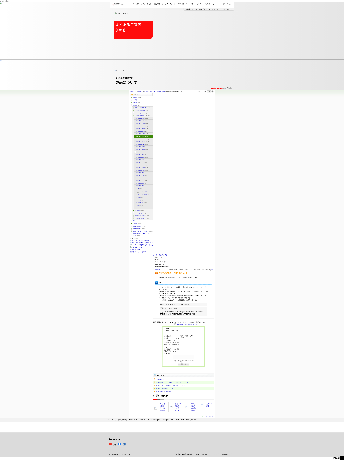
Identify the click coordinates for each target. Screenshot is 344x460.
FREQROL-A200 (142, 149)
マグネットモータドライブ (144, 195)
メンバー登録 (221, 9)
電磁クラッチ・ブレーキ (142, 215)
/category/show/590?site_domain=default (133, 115)
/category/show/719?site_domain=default (131, 226)
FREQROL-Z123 (141, 180)
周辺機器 (139, 197)
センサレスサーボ (141, 113)
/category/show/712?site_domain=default (131, 221)
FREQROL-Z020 (140, 172)
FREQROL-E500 (142, 157)
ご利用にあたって (201, 454)
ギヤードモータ (140, 213)
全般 (139, 208)
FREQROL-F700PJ (142, 141)
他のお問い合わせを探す (138, 252)
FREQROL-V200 (142, 170)
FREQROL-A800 (142, 118)
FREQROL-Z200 (141, 183)
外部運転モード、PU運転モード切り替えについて (172, 382)
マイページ (212, 9)
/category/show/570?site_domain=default (133, 108)
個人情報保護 (180, 454)
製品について (133, 91)
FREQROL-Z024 (141, 175)
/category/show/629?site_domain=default (131, 100)
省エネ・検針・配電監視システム (142, 231)
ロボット (137, 223)
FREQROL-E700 (142, 133)
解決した (169, 336)
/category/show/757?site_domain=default (131, 231)
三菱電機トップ (226, 454)
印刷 (212, 269)
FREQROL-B (141, 154)
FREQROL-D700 (142, 131)
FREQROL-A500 (142, 152)
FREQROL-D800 (142, 126)
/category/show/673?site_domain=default (131, 223)
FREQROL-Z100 (141, 178)
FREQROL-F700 (161, 91)
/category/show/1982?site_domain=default (131, 102)
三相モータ (139, 210)
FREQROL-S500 (141, 165)
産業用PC (137, 97)
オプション (140, 200)
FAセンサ (136, 102)
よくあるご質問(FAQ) (160, 255)
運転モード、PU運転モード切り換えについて (170, 385)
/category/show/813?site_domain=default (131, 234)
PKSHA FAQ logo (338, 458)
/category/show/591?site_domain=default (135, 152)
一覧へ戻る (157, 269)
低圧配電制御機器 (139, 226)
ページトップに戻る (209, 416)
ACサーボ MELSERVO (142, 107)
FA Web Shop (209, 4)
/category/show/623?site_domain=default (133, 213)
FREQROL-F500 (141, 162)
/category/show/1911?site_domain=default (133, 218)
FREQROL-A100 (142, 146)
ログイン (229, 9)
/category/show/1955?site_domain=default (133, 113)
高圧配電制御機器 (139, 228)
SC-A (139, 188)
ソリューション (146, 4)
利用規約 (189, 454)
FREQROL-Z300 (141, 185)
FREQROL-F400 (141, 159)
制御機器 (137, 100)
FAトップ (135, 4)
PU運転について (161, 379)
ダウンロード (182, 4)
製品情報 (157, 4)
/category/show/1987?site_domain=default (131, 97)
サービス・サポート (169, 4)
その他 (139, 205)
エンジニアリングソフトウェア (143, 191)
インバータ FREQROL (149, 91)
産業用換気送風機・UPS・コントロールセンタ (142, 234)
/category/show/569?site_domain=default (131, 105)
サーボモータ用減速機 (141, 110)
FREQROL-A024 (142, 144)
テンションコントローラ (142, 218)
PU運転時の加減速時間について (166, 391)
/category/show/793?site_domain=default (131, 229)
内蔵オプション (141, 202)
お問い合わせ (203, 9)
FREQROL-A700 (142, 128)
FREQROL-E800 (142, 123)
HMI (136, 221)
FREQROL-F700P (142, 139)
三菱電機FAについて (191, 9)
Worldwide (223, 4)
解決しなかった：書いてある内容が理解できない (171, 345)
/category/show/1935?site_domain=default (133, 210)
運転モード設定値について (164, 388)
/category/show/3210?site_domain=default (133, 110)
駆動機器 (140, 91)
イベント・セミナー (196, 4)
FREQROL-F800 (142, 120)
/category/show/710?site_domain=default (133, 216)
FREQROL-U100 (142, 167)
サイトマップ (214, 454)
